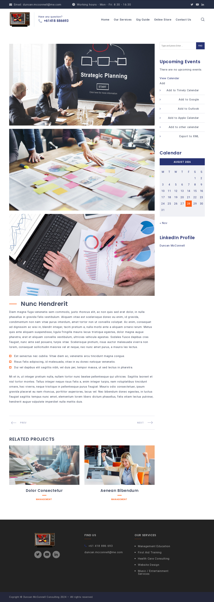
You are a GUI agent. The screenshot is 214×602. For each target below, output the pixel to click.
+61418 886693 (56, 20)
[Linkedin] (203, 4)
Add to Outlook (188, 108)
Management (44, 499)
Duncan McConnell (172, 245)
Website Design (148, 564)
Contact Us (183, 19)
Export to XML (189, 136)
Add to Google (189, 99)
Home (105, 19)
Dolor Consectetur (44, 490)
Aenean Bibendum (119, 490)
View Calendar (169, 78)
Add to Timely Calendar (183, 90)
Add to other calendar (184, 127)
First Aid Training (150, 552)
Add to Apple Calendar (183, 117)
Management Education (154, 546)
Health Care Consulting (154, 558)
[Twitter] (192, 4)
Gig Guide (143, 19)
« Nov (163, 223)
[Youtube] (197, 4)
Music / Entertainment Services (153, 572)
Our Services (123, 19)
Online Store (163, 19)
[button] (162, 83)
